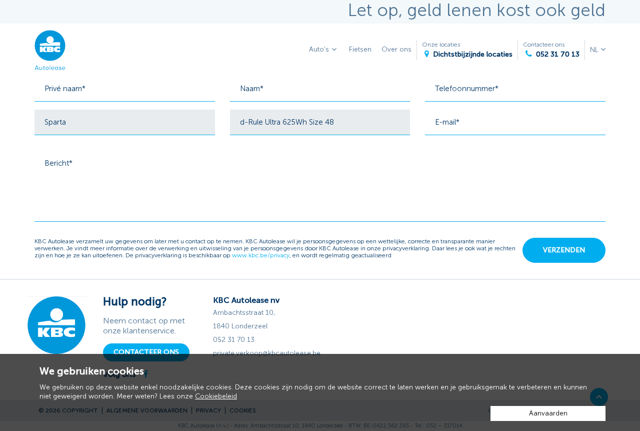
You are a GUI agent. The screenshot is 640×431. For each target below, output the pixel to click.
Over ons (397, 49)
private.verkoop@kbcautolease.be (266, 353)
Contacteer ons (551, 50)
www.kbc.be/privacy (261, 255)
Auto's (319, 49)
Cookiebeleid (216, 396)
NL (595, 50)
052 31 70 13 (233, 339)
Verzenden (564, 250)
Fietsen (360, 49)
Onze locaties (467, 50)
